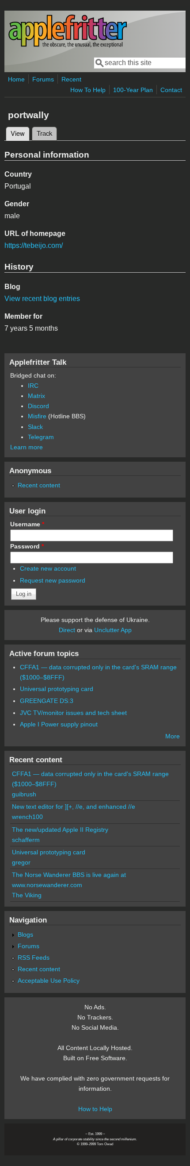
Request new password (52, 580)
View (20, 133)
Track (44, 133)
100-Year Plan (133, 89)
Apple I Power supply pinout (59, 724)
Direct (67, 629)
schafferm (26, 839)
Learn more (26, 447)
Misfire (37, 416)
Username (27, 524)
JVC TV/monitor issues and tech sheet (73, 712)
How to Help (95, 1108)
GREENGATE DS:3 (46, 700)
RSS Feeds (33, 957)
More (172, 736)
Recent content (39, 485)
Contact (171, 89)
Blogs (25, 934)
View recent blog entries (42, 298)
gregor (21, 862)
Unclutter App (113, 629)
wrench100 (27, 816)
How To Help (88, 89)
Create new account (48, 568)
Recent (71, 79)
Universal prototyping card (56, 688)
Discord (38, 405)
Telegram (41, 436)
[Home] (67, 46)
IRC (33, 385)
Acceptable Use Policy (49, 980)
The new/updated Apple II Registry (60, 829)
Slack (35, 426)
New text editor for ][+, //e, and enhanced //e (73, 806)
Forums (43, 79)
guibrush (24, 794)
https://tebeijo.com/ (33, 245)
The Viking (27, 895)
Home (16, 79)
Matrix (36, 395)
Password (27, 546)
